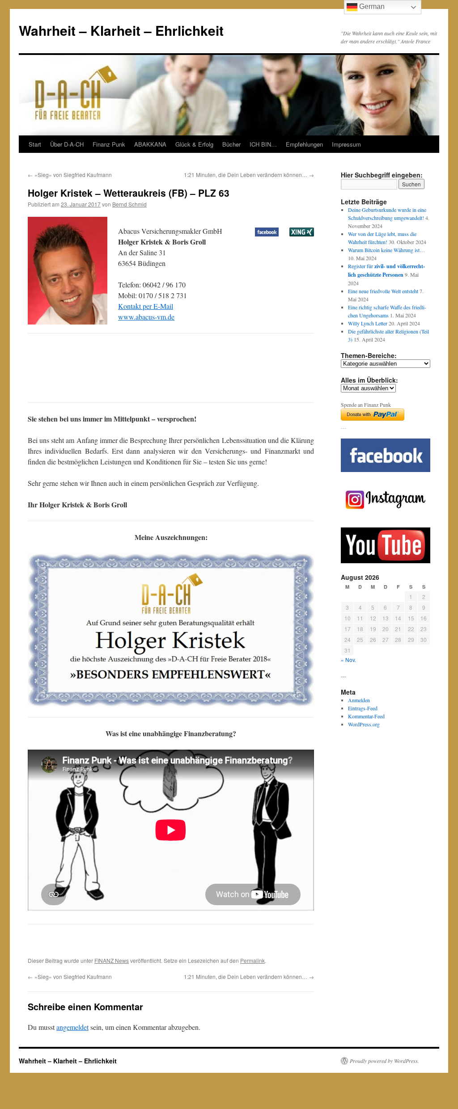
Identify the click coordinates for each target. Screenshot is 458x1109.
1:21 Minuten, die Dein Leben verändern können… (249, 174)
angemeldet (72, 1027)
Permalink (252, 960)
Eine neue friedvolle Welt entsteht (383, 291)
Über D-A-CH (67, 144)
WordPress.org (364, 724)
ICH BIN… (263, 144)
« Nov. (348, 659)
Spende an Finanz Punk (366, 404)
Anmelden (359, 700)
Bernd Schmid (129, 204)
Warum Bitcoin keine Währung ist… (386, 249)
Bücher (231, 144)
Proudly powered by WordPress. (384, 1060)
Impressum (346, 144)
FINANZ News (111, 960)
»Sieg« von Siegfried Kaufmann (70, 174)
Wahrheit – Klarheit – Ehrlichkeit (121, 30)
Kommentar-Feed (366, 716)
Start (35, 144)
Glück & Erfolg (194, 144)
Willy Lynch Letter (367, 323)
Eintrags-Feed (362, 708)
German (371, 6)
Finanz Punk (109, 144)
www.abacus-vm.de (146, 316)
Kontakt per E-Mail (145, 306)
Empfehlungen (304, 144)
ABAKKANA (150, 144)
